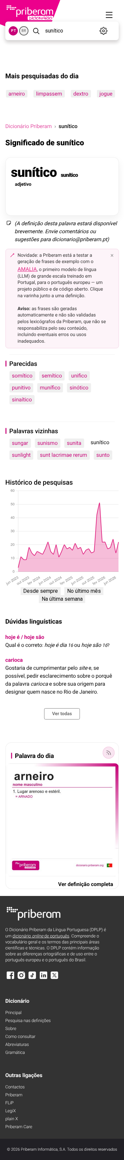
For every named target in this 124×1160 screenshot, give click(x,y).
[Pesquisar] (36, 31)
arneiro (16, 94)
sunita (74, 443)
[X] (55, 978)
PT (13, 31)
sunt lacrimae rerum (63, 455)
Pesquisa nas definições (28, 1020)
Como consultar (20, 1036)
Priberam (13, 1095)
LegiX (10, 1111)
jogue (105, 94)
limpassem (49, 94)
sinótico (78, 387)
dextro (80, 94)
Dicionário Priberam (28, 126)
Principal (13, 1012)
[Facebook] (10, 978)
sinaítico (22, 399)
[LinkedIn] (43, 978)
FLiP (9, 1103)
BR (23, 31)
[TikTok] (32, 978)
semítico (52, 376)
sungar (20, 443)
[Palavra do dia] (108, 753)
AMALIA (27, 269)
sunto (102, 455)
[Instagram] (21, 978)
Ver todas (62, 713)
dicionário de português (41, 936)
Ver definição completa (85, 884)
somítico (22, 376)
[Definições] (103, 31)
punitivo (21, 387)
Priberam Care (18, 1127)
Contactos (15, 1087)
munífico (50, 387)
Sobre (10, 1028)
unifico (79, 376)
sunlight (21, 455)
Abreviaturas (17, 1044)
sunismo (47, 443)
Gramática (15, 1052)
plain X (11, 1119)
